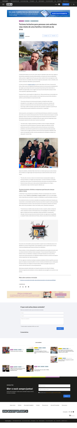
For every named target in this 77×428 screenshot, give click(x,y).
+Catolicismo (15, 349)
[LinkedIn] (23, 287)
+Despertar (60, 348)
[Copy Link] (20, 287)
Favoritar (54, 35)
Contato (38, 405)
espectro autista (31, 84)
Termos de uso (45, 405)
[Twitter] (26, 287)
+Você (67, 348)
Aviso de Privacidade (57, 392)
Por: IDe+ (23, 349)
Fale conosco (64, 405)
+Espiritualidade (37, 349)
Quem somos (12, 405)
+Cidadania (19, 349)
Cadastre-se (66, 4)
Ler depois (46, 35)
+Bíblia (39, 366)
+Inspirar (12, 349)
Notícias (19, 405)
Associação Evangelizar (29, 405)
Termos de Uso (49, 392)
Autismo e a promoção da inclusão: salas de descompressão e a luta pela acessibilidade (38, 280)
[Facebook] (28, 287)
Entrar (56, 4)
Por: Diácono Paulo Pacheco (69, 358)
